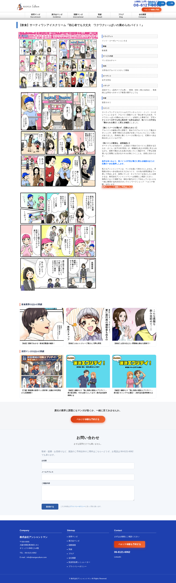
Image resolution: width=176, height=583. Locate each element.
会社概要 (142, 15)
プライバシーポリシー (77, 506)
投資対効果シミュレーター (79, 562)
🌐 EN (161, 3)
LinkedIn (117, 557)
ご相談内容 (46, 483)
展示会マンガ (57, 15)
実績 (99, 15)
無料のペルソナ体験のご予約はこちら (117, 187)
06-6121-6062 (30, 553)
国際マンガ (78, 15)
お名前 (44, 461)
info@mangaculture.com (37, 557)
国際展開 (72, 545)
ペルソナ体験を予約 (151, 9)
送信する (50, 507)
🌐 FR (170, 3)
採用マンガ (35, 15)
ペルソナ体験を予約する (88, 419)
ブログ (121, 15)
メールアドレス (47, 472)
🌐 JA (152, 3)
